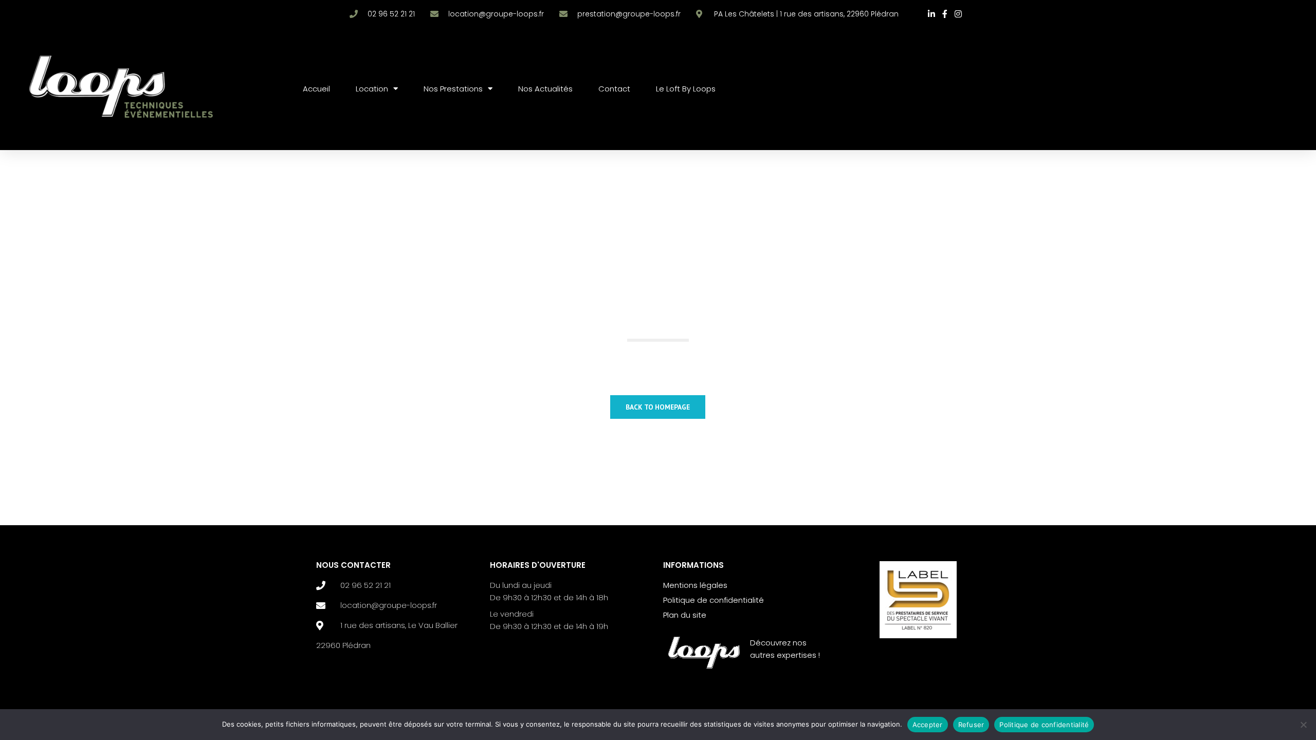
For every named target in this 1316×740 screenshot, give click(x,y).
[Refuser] (1303, 724)
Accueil (316, 88)
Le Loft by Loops (686, 88)
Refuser (971, 724)
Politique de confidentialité (1044, 724)
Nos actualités (545, 88)
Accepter (927, 724)
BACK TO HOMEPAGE (658, 407)
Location (372, 88)
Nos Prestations (453, 88)
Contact (614, 88)
